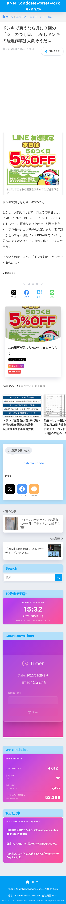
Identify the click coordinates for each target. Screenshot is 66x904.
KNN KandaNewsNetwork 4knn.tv (33, 5)
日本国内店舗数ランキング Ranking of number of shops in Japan (32, 832)
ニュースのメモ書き (33, 385)
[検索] (58, 577)
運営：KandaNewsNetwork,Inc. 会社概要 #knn (33, 889)
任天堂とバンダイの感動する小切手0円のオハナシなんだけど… (33, 855)
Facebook (22, 495)
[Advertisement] (33, 92)
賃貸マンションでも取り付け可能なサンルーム (32, 843)
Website (34, 495)
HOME (35, 882)
